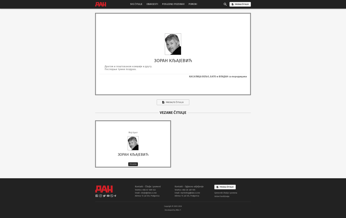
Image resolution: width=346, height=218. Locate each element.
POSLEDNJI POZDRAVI (173, 4)
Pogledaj (133, 164)
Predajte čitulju (175, 102)
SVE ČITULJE (136, 4)
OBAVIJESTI (152, 4)
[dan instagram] (101, 196)
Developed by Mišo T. (173, 210)
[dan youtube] (108, 196)
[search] (225, 4)
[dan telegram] (115, 196)
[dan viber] (111, 196)
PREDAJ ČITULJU (242, 4)
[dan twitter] (105, 196)
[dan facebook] (97, 196)
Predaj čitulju (227, 187)
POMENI (193, 4)
